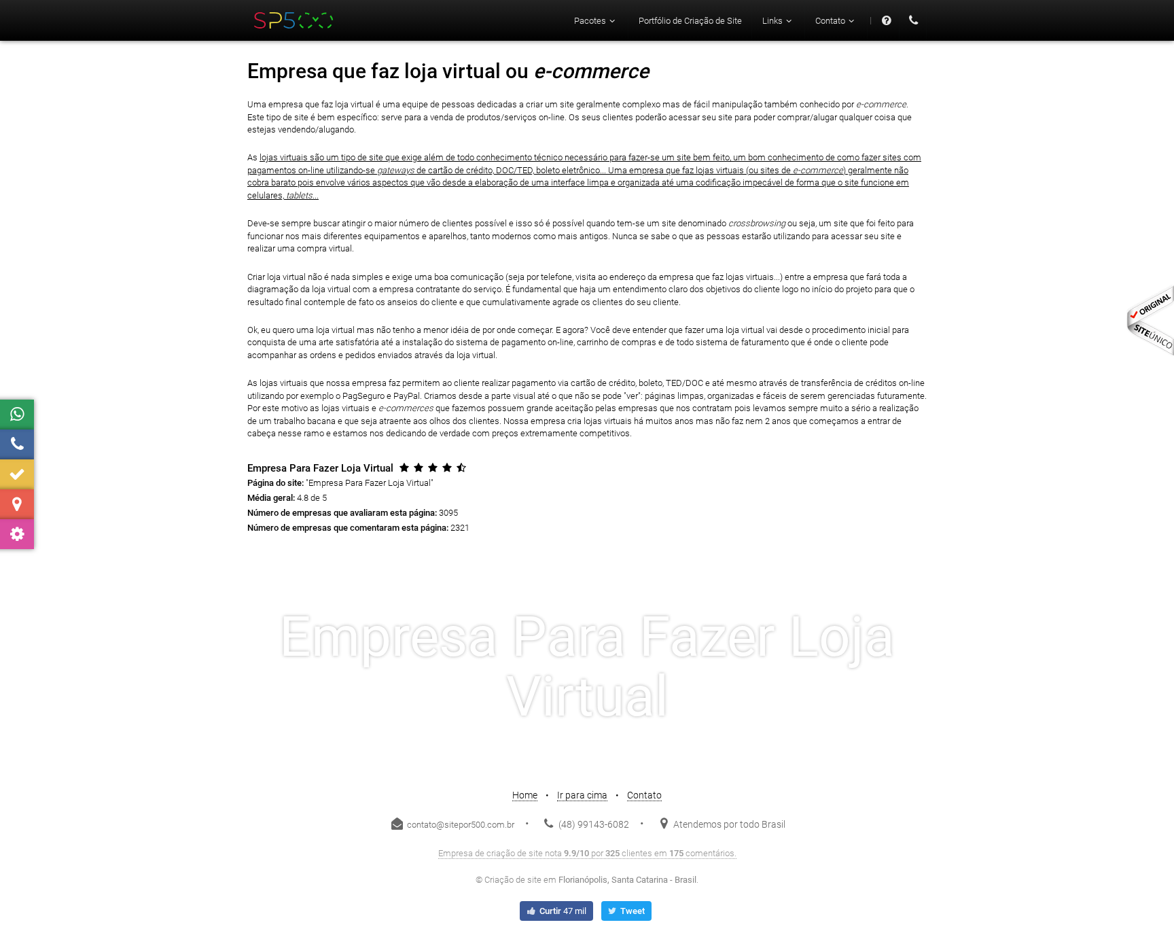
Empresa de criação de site (490, 853)
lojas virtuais (284, 157)
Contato (644, 795)
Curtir (561, 911)
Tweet (631, 911)
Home (524, 795)
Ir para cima (582, 795)
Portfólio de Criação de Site (690, 21)
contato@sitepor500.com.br (459, 825)
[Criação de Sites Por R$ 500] (294, 20)
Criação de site (512, 880)
